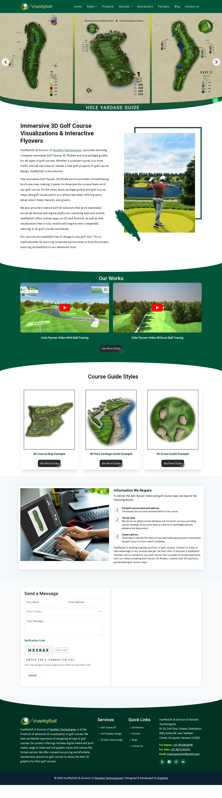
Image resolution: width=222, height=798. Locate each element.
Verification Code (34, 640)
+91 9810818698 (183, 744)
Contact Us (192, 6)
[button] (5, 62)
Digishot (162, 778)
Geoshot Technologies (108, 778)
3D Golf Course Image (112, 740)
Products (108, 6)
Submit (32, 675)
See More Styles (111, 348)
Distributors (145, 6)
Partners (164, 6)
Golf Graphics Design (111, 734)
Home (78, 6)
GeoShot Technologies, (67, 150)
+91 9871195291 (180, 749)
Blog (177, 6)
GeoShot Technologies (63, 729)
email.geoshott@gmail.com (183, 754)
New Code (61, 650)
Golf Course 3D (108, 727)
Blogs (134, 740)
